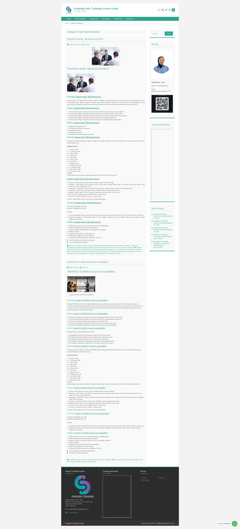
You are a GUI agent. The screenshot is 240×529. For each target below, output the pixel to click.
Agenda (162, 477)
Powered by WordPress (149, 523)
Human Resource (87, 245)
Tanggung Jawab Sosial (88, 461)
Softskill (130, 247)
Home (69, 19)
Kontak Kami (118, 19)
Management (71, 247)
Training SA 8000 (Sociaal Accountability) (91, 433)
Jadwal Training (80, 19)
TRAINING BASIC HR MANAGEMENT (85, 39)
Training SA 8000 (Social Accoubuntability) (92, 413)
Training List (93, 19)
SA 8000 (72, 459)
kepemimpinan (98, 245)
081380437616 (73, 512)
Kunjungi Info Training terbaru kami (96, 8)
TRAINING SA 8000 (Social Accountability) (87, 262)
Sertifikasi (129, 19)
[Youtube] (162, 10)
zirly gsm (87, 44)
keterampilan (118, 245)
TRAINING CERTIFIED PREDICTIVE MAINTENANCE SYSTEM (162, 223)
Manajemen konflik (94, 247)
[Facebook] (169, 10)
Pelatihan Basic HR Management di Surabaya (81, 253)
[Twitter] (166, 10)
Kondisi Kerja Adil (132, 459)
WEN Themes (170, 523)
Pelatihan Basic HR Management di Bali (94, 249)
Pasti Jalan (145, 480)
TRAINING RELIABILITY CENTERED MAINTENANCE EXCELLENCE (162, 236)
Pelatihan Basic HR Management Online (108, 253)
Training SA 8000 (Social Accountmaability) (90, 313)
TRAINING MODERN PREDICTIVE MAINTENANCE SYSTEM (162, 216)
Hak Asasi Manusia (75, 245)
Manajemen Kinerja (82, 247)
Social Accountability (105, 459)
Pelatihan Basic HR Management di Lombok (128, 251)
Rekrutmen (116, 247)
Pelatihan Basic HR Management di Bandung (121, 249)
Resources (123, 247)
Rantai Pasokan (93, 459)
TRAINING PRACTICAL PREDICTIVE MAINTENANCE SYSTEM (162, 230)
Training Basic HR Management (88, 97)
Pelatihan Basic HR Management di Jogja (101, 251)
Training (75, 146)
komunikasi (126, 245)
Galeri (144, 477)
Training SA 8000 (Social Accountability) (91, 300)
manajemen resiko (106, 247)
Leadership (134, 245)
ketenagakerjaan (109, 245)
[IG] (159, 10)
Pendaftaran (106, 19)
